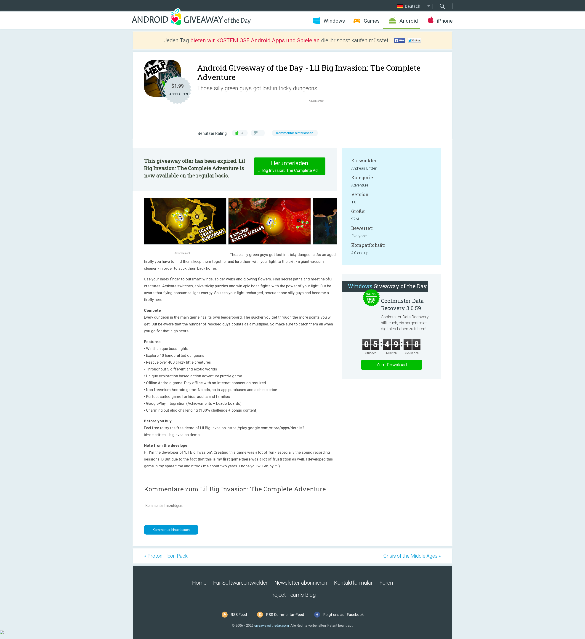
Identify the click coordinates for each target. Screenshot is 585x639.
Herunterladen (291, 166)
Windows (334, 21)
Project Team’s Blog (292, 595)
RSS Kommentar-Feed (285, 614)
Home (199, 583)
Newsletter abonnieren (300, 583)
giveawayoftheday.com (271, 625)
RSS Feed (239, 614)
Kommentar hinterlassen (294, 133)
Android (408, 21)
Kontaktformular (353, 583)
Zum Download (391, 364)
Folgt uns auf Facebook (343, 614)
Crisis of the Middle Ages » (412, 556)
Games (372, 21)
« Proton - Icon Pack (166, 556)
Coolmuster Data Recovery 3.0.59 (402, 304)
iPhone (444, 21)
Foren (386, 583)
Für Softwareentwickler (240, 583)
